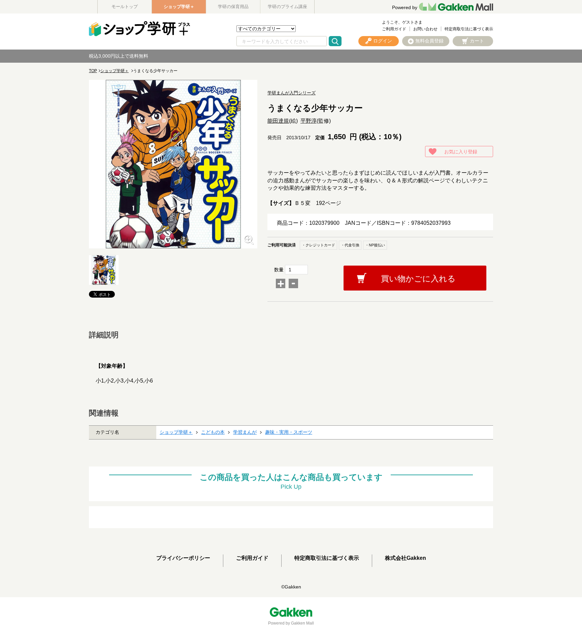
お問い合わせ (425, 29)
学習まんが (245, 432)
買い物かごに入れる (418, 278)
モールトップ (124, 6)
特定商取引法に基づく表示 (469, 29)
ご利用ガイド (394, 29)
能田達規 (278, 121)
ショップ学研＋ (179, 6)
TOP (93, 70)
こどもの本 (213, 432)
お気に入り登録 (460, 151)
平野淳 (308, 121)
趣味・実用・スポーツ (288, 432)
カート (477, 40)
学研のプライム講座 (287, 6)
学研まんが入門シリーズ (291, 92)
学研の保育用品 (233, 6)
